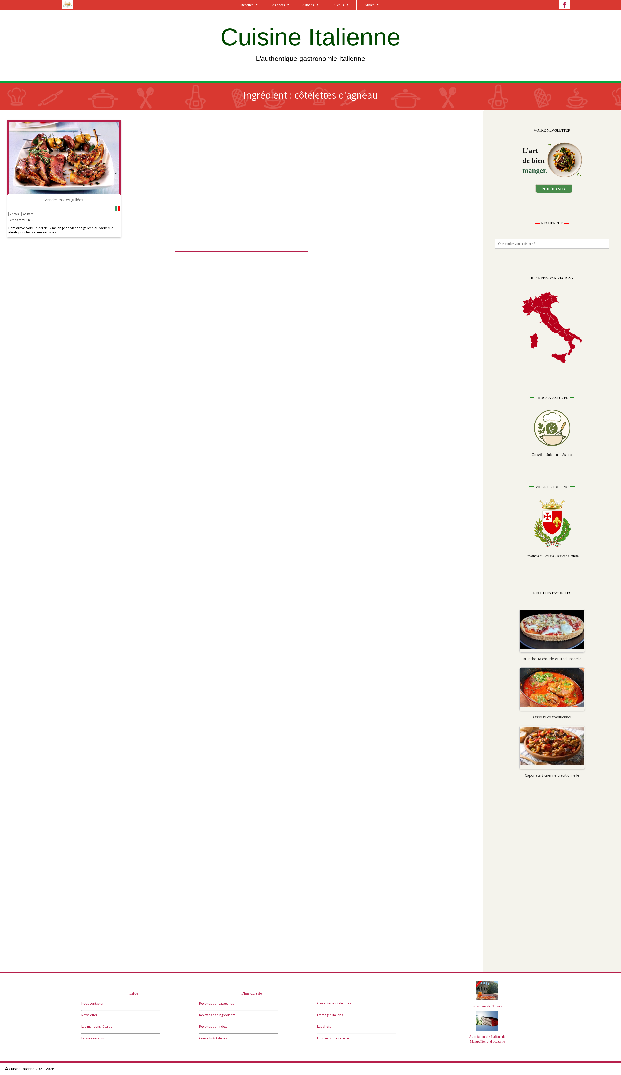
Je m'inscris (554, 188)
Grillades (28, 214)
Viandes (14, 214)
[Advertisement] (552, 838)
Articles (308, 5)
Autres (369, 5)
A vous (338, 5)
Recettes (247, 5)
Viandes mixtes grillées (64, 199)
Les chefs (277, 5)
